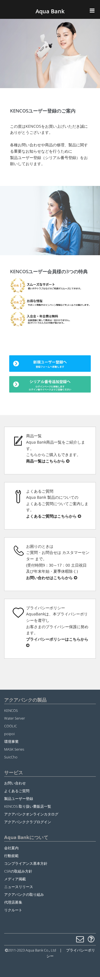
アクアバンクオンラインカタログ (31, 814)
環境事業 (11, 741)
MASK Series (14, 749)
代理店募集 (13, 902)
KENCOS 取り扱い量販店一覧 (27, 806)
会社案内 (11, 847)
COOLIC (10, 725)
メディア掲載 (15, 878)
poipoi (9, 733)
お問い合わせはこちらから (50, 577)
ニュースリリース (18, 886)
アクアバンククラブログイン (27, 821)
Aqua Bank (50, 11)
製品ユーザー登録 (18, 798)
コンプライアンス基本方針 (26, 863)
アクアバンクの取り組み (24, 894)
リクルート (13, 909)
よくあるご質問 (16, 790)
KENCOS (11, 710)
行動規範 (11, 855)
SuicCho (11, 757)
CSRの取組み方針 (18, 871)
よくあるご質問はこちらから (52, 516)
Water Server (14, 718)
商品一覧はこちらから (46, 461)
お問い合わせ (15, 783)
